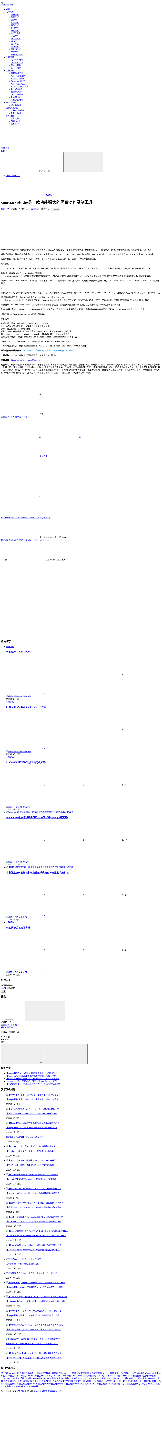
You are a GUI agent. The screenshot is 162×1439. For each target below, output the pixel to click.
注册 (8, 148)
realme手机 (16, 38)
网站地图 (37, 1391)
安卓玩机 (10, 12)
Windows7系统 (17, 78)
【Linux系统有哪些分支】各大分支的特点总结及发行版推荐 (32, 1079)
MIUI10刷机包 (103, 1376)
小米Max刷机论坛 (24, 1381)
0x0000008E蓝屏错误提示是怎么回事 (26, 762)
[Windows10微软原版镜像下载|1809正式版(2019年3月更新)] (32, 812)
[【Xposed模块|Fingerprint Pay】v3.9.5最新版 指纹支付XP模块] (34, 1245)
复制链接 (55, 209)
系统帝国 (20, 1391)
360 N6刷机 (115, 1376)
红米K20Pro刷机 (34, 1384)
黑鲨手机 (15, 28)
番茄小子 (5, 209)
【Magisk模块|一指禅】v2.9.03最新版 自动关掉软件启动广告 (32, 1315)
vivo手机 (15, 41)
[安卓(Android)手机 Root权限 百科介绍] (23, 1259)
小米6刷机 (101, 1378)
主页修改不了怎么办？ (18, 652)
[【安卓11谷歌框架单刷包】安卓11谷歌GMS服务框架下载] (32, 1109)
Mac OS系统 (16, 92)
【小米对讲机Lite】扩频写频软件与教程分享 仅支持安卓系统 (33, 1084)
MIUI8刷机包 (154, 1384)
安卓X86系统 (17, 94)
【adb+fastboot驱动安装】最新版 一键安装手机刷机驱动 (30, 1151)
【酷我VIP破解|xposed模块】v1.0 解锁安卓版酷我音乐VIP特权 (33, 1207)
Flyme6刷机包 (39, 1378)
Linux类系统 (16, 89)
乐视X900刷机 (34, 1373)
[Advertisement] (77, 228)
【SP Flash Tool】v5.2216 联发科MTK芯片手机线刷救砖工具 (32, 1193)
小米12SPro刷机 (149, 1381)
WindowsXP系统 (18, 76)
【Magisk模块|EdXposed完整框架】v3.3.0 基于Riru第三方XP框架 (34, 1287)
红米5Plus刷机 (48, 1384)
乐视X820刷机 (95, 1373)
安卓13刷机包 (126, 1384)
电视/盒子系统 (17, 110)
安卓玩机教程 (17, 60)
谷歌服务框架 (90, 1378)
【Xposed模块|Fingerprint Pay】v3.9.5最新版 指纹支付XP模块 (33, 1250)
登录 (3, 148)
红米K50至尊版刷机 (82, 1381)
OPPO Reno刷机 (48, 1376)
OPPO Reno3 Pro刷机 (10, 1378)
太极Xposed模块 (149, 1376)
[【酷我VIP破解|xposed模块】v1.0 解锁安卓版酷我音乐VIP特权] (34, 1203)
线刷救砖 (23, 1373)
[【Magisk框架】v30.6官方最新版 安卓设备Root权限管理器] (32, 1123)
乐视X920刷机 (62, 1378)
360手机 (14, 20)
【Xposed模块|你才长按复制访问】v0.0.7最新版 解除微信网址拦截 (35, 1301)
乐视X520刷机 (26, 1378)
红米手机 (15, 25)
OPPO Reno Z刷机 (80, 1376)
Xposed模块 (16, 68)
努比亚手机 (16, 49)
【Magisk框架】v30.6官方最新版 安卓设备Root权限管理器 (31, 1073)
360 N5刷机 (6, 1386)
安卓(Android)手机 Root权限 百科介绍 (22, 1264)
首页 (8, 9)
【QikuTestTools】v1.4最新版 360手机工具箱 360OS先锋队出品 (34, 1358)
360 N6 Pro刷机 (34, 1376)
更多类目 (10, 116)
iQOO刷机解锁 (134, 1381)
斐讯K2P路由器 (66, 1381)
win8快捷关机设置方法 (18, 927)
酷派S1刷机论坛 (140, 1384)
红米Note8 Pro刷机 (78, 1384)
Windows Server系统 (19, 86)
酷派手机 (15, 17)
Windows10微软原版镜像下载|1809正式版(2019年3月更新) (37, 817)
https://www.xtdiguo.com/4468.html (25, 360)
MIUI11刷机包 (52, 1381)
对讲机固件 (16, 113)
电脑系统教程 (17, 100)
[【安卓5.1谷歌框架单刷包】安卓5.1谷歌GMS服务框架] (31, 1160)
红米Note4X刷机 (19, 1386)
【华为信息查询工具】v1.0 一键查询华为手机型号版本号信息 (33, 1329)
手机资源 (10, 57)
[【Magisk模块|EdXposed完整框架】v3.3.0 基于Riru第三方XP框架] (35, 1282)
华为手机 (15, 52)
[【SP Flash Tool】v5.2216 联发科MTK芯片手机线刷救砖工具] (33, 1189)
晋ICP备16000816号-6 (51, 1391)
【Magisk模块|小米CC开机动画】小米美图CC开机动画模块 (32, 1099)
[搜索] (83, 162)
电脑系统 (10, 70)
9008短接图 (57, 1373)
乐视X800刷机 (82, 1373)
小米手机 (15, 22)
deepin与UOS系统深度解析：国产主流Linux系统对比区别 (31, 1081)
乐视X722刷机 (98, 1381)
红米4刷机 (123, 1381)
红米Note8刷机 (33, 1386)
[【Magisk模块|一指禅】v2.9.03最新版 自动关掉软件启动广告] (34, 1311)
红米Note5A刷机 (62, 1384)
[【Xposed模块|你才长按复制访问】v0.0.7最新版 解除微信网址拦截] (36, 1297)
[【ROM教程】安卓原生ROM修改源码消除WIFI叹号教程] (32, 1174)
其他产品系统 (12, 108)
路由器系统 (11, 102)
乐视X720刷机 (7, 1376)
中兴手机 (15, 46)
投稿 (3, 151)
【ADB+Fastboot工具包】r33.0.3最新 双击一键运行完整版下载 (33, 1221)
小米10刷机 (51, 1378)
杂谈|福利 (15, 121)
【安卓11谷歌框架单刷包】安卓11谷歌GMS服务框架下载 (31, 1113)
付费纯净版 (46, 1373)
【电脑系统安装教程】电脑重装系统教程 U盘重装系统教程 (37, 872)
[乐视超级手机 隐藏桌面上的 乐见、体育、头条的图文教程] (33, 1339)
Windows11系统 (18, 84)
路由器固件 (16, 105)
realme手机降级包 (110, 1373)
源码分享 (15, 124)
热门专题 (15, 118)
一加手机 (15, 36)
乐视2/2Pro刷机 (111, 1381)
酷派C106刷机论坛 (18, 1384)
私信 (85, 1062)
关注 (41, 1062)
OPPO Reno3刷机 (63, 1376)
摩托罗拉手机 (17, 54)
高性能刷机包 (10, 1381)
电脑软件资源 (17, 73)
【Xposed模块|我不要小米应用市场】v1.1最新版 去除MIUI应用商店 (36, 1236)
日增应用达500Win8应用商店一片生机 (26, 707)
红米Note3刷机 (39, 1381)
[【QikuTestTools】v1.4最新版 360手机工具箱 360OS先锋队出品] (35, 1353)
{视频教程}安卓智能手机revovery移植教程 (25, 1137)
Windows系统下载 (153, 1373)
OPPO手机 (16, 33)
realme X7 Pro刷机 (95, 1384)
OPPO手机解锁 (126, 1378)
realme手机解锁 (69, 1373)
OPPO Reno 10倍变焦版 (130, 1376)
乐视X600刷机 (138, 1373)
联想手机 (15, 30)
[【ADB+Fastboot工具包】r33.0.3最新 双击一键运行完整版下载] (34, 1217)
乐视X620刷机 (20, 1376)
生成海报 (43, 456)
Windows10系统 (18, 81)
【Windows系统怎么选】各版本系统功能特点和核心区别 (31, 1076)
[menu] (2, 2)
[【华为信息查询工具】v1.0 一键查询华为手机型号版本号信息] (34, 1325)
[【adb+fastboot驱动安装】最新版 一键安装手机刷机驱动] (31, 1146)
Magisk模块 (16, 65)
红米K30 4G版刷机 (111, 1384)
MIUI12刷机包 (113, 1378)
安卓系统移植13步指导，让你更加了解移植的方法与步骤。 (32, 1273)
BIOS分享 (15, 97)
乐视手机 (15, 14)
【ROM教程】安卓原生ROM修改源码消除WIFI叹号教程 (31, 1179)
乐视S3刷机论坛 (77, 1378)
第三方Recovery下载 (10, 1373)
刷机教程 (92, 1376)
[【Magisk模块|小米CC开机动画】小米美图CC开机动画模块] (33, 1095)
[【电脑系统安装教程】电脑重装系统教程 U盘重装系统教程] (33, 867)
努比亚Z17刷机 (140, 1378)
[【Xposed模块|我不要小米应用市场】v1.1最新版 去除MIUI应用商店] (37, 1231)
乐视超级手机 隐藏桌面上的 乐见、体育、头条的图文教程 (32, 1344)
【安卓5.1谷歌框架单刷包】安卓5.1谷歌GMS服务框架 (30, 1165)
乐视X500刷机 (125, 1373)
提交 (3, 991)
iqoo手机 (15, 44)
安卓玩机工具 (17, 62)
